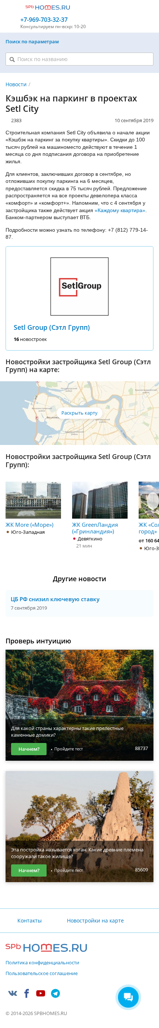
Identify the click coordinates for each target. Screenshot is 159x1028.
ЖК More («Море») (29, 524)
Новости (16, 84)
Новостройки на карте (95, 920)
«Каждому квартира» (120, 210)
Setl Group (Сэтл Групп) (52, 327)
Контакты (29, 920)
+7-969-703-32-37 (44, 20)
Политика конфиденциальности (42, 963)
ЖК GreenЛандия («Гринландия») (95, 528)
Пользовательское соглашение (42, 974)
